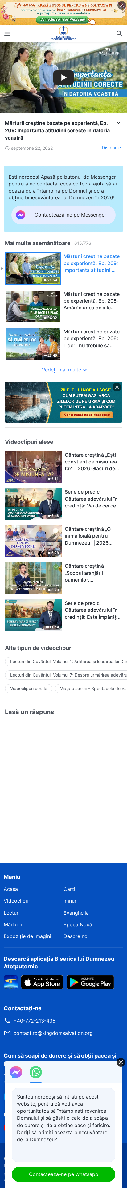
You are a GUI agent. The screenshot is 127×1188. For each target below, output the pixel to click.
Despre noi (76, 936)
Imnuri (70, 901)
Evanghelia (76, 913)
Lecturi (12, 913)
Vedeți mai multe (61, 370)
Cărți (69, 889)
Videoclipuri (17, 901)
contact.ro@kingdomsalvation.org (53, 1033)
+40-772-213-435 (34, 1021)
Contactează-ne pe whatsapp (63, 1174)
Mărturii (13, 924)
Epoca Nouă (77, 924)
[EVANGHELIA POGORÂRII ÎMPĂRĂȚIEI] (63, 33)
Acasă (11, 889)
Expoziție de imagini (27, 936)
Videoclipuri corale (28, 688)
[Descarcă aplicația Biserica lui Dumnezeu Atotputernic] (11, 982)
